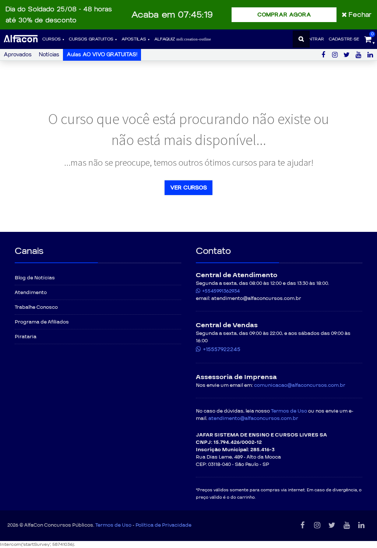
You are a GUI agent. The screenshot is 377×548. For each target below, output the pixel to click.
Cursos (51, 39)
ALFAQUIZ (165, 39)
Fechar (360, 14)
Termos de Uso (289, 411)
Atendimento (31, 292)
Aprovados (18, 55)
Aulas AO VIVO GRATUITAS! (102, 55)
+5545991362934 (221, 291)
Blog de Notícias (35, 278)
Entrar (315, 39)
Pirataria (25, 336)
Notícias (49, 55)
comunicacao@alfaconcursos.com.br (299, 385)
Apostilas (133, 39)
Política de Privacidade (163, 525)
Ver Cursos (188, 187)
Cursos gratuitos (91, 39)
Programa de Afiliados (42, 322)
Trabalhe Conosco (36, 307)
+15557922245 (221, 349)
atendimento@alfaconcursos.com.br (253, 418)
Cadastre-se (344, 39)
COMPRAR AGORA (284, 14)
